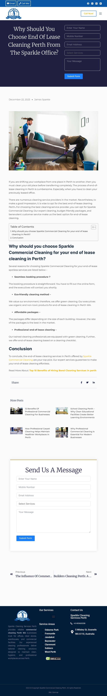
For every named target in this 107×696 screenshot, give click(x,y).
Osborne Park (52, 630)
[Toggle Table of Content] (92, 227)
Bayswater (50, 641)
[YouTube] (101, 3)
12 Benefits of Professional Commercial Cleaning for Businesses (37, 411)
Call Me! (25, 3)
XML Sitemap (53, 692)
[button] (53, 616)
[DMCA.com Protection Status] (53, 658)
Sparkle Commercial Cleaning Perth (53, 688)
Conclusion (17, 237)
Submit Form (73, 76)
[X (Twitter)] (96, 3)
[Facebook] (88, 3)
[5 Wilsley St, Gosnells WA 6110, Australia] (72, 632)
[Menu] (100, 13)
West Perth (50, 652)
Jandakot (49, 637)
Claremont (50, 644)
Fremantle (50, 633)
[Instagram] (92, 3)
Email (12, 3)
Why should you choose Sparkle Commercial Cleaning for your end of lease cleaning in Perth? (50, 233)
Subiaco (49, 648)
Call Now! (88, 13)
